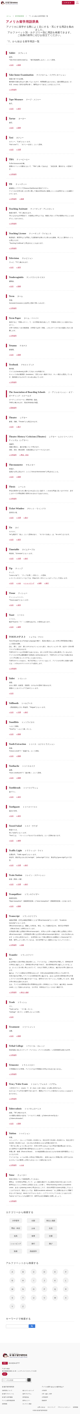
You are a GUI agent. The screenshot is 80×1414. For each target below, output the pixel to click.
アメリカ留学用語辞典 (8, 1400)
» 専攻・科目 (24, 455)
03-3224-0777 (14, 1363)
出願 (33, 1221)
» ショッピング (29, 583)
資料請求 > (69, 3)
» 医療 (18, 65)
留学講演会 (26, 1397)
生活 (50, 1228)
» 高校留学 (13, 408)
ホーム (9, 16)
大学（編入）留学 (47, 1394)
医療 (15, 1251)
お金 (33, 1228)
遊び (50, 1244)
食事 (33, 1236)
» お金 (18, 583)
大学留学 (15, 1221)
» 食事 (39, 583)
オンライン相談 (27, 1404)
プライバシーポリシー (64, 1407)
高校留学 (33, 1251)
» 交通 (18, 149)
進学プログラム (27, 1394)
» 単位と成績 (24, 992)
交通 (50, 1236)
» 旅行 (26, 558)
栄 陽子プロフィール (8, 1394)
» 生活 (11, 65)
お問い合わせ (41, 1407)
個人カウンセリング (28, 1390)
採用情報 (4, 1404)
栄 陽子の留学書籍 (7, 1397)
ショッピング (15, 1244)
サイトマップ (51, 1407)
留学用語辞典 (19, 16)
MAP (4, 1374)
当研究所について (7, 1390)
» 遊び (18, 427)
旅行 (33, 1244)
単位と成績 (50, 1221)
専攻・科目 (15, 1228)
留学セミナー (26, 1400)
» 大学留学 (13, 90)
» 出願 (22, 945)
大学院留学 (45, 1397)
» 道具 (18, 109)
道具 (15, 1236)
